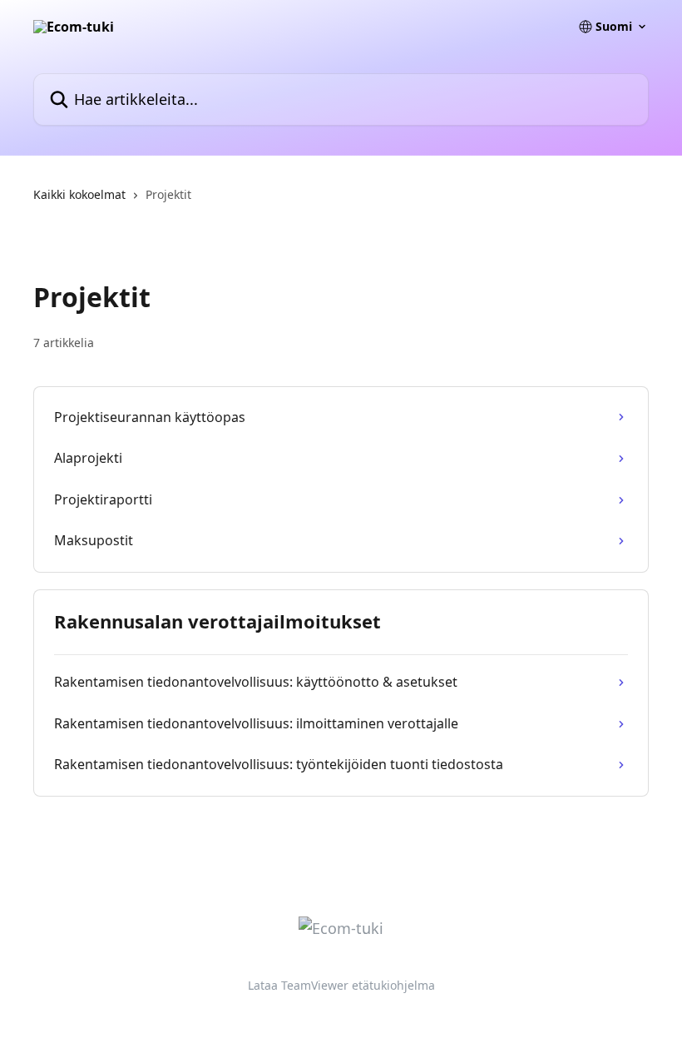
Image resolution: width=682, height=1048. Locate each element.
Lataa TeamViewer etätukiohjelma (341, 985)
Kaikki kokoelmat (79, 194)
